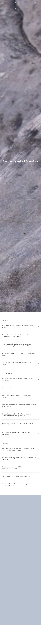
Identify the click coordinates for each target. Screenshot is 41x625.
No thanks (20, 620)
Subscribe (33, 610)
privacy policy (10, 616)
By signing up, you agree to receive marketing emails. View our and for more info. (21, 615)
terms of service (21, 616)
